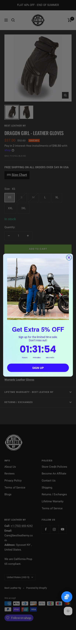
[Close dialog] (69, 257)
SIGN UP (38, 368)
